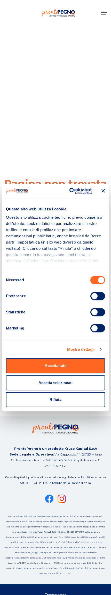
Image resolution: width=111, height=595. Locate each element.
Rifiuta (55, 399)
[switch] (97, 296)
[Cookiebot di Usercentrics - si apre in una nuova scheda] (70, 191)
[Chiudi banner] (103, 191)
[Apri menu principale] (104, 13)
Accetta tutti (56, 365)
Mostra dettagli (81, 349)
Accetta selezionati (55, 382)
